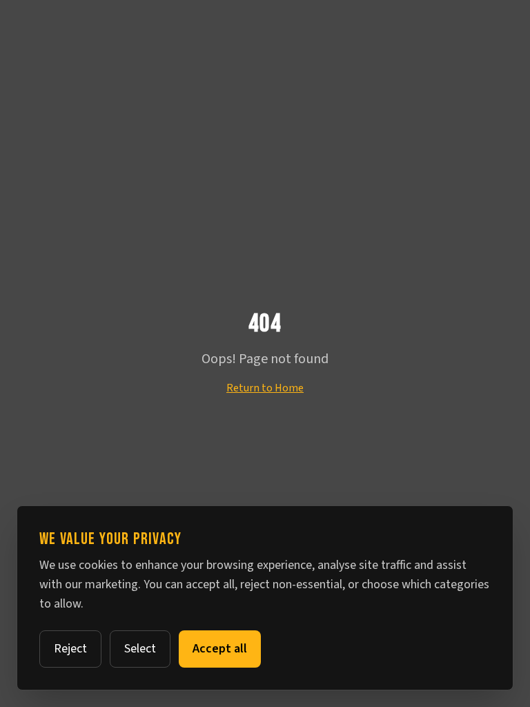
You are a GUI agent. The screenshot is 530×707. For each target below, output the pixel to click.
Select (140, 648)
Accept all (220, 648)
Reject (70, 648)
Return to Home (265, 388)
